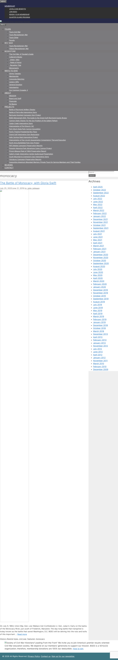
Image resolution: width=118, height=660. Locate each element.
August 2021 (99, 231)
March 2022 (98, 210)
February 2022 (100, 213)
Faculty (12, 40)
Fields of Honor (15, 62)
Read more (22, 634)
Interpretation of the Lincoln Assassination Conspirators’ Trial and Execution (37, 140)
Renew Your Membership (19, 14)
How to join (78, 649)
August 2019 (99, 302)
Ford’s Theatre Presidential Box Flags (23, 132)
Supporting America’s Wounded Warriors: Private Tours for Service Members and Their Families (44, 162)
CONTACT (9, 168)
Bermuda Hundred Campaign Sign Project (25, 115)
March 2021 (98, 246)
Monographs (14, 68)
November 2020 (100, 257)
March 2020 (98, 281)
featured (31, 639)
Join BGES (13, 12)
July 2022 (97, 198)
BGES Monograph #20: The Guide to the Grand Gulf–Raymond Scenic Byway (38, 118)
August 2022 (99, 196)
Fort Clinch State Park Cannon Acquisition (24, 129)
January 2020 (99, 287)
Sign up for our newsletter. (63, 656)
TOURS (8, 29)
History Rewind (6, 639)
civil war (22, 639)
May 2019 (97, 310)
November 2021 (100, 222)
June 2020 (98, 272)
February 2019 (99, 319)
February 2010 (99, 366)
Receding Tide (15, 65)
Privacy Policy (34, 656)
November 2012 (100, 346)
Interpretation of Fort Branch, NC (21, 126)
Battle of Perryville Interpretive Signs (23, 112)
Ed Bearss (13, 104)
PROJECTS (9, 107)
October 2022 (99, 190)
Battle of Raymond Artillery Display (22, 110)
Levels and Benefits (17, 9)
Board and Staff (15, 98)
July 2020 (97, 269)
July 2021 (97, 234)
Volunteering (14, 87)
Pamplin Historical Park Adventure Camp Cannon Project (30, 148)
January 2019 (99, 322)
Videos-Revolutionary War (19, 49)
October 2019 (99, 296)
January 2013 (99, 343)
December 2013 (100, 334)
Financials (13, 101)
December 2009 (100, 369)
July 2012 (97, 349)
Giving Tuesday (15, 73)
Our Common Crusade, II (18, 90)
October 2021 (99, 225)
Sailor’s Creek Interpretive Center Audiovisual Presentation (31, 154)
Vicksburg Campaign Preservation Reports (25, 159)
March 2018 (98, 331)
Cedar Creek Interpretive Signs (21, 123)
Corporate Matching (16, 79)
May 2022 (97, 204)
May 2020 (97, 275)
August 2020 (99, 266)
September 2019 (101, 299)
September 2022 (101, 193)
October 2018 (99, 328)
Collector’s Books (15, 57)
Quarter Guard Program (19, 17)
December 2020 (100, 254)
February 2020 (100, 284)
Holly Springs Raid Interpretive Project (23, 137)
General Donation (15, 85)
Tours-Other (13, 37)
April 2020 (98, 278)
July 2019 (97, 304)
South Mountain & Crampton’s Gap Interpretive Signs (29, 157)
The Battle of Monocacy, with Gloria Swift (28, 183)
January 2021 (99, 251)
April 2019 (97, 313)
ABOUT (8, 93)
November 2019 (100, 293)
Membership (10, 6)
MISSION (12, 96)
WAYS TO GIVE (11, 71)
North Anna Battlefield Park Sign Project (24, 143)
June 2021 (98, 237)
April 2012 (97, 355)
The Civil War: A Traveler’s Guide (21, 54)
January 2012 (99, 358)
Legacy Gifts (14, 82)
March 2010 (98, 363)
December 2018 (100, 325)
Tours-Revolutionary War (18, 35)
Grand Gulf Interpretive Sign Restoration (24, 134)
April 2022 (98, 207)
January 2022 (99, 216)
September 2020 (101, 263)
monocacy (40, 639)
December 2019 (100, 290)
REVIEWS (9, 165)
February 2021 (99, 249)
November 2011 (100, 361)
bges (16, 639)
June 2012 (98, 352)
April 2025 (98, 187)
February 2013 (99, 340)
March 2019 (98, 316)
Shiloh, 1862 (14, 60)
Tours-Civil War (15, 32)
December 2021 (100, 219)
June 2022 (98, 201)
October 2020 (99, 260)
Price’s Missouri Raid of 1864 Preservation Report (27, 151)
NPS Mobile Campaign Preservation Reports (25, 146)
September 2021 (100, 228)
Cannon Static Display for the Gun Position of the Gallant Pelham (33, 121)
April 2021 (97, 243)
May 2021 (97, 240)
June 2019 (98, 307)
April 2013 (97, 337)
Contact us (45, 656)
